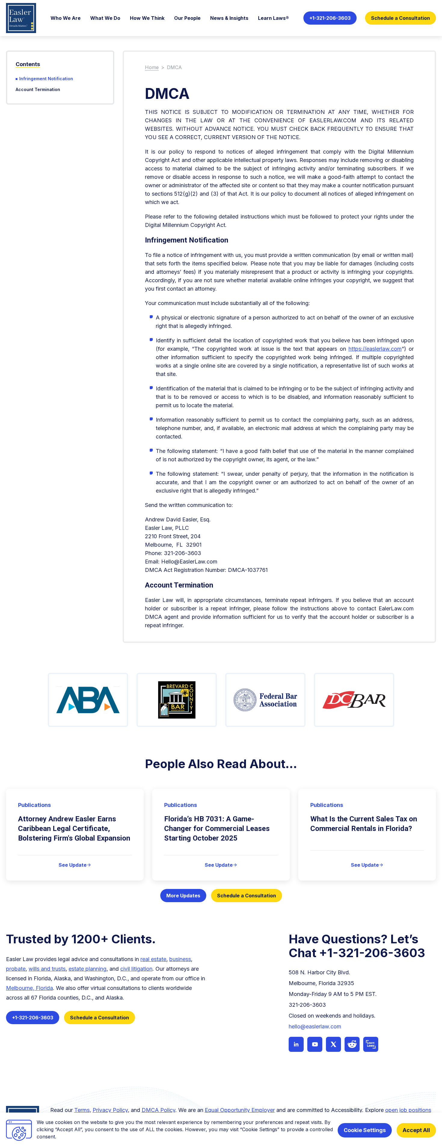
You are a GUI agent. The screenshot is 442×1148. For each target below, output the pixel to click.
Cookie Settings (365, 1130)
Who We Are (66, 18)
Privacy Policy (110, 1110)
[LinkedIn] (296, 1044)
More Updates (183, 896)
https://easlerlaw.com (375, 349)
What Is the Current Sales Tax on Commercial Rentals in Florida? (363, 824)
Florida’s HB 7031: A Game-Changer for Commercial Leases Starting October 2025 (217, 828)
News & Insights (229, 18)
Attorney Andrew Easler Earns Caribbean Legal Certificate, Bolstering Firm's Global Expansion (74, 828)
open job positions (408, 1110)
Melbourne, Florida (29, 988)
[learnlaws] (370, 1044)
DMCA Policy (158, 1110)
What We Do (105, 18)
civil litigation (136, 969)
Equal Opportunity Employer (240, 1110)
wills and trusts (47, 969)
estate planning (87, 969)
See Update (75, 865)
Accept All (416, 1130)
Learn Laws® (273, 18)
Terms (82, 1110)
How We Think (147, 18)
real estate (153, 959)
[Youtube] (314, 1044)
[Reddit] (352, 1044)
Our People (187, 18)
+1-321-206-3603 (330, 18)
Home (152, 67)
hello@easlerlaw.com (315, 1026)
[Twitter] (333, 1044)
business (180, 959)
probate (16, 969)
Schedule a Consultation (400, 18)
